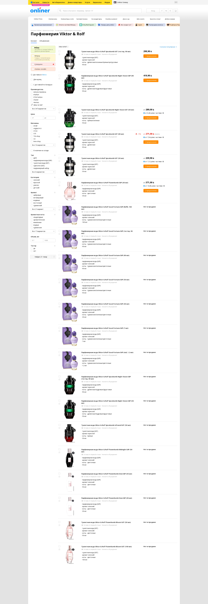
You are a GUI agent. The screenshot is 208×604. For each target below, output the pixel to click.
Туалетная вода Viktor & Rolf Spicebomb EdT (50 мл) (102, 158)
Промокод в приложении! (43, 25)
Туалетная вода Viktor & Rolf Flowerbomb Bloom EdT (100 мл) (106, 546)
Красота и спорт (48, 30)
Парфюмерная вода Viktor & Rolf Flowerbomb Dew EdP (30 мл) (106, 498)
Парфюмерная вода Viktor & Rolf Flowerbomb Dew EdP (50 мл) (106, 474)
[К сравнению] (59, 51)
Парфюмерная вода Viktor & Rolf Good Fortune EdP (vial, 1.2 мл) (107, 352)
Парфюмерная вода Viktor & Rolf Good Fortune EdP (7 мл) (104, 328)
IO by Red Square (88, 25)
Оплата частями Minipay (67, 25)
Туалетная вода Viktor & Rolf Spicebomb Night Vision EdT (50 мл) (107, 110)
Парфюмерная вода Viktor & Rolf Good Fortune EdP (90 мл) (105, 255)
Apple (140, 25)
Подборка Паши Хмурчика (179, 25)
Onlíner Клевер (122, 2)
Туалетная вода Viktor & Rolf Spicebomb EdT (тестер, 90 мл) (105, 51)
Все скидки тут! (126, 25)
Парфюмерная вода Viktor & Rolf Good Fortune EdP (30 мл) (105, 304)
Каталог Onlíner (36, 30)
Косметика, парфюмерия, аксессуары (68, 30)
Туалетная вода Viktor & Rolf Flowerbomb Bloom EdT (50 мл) (106, 522)
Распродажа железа (156, 25)
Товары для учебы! (107, 25)
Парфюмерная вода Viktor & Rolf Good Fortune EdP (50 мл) (105, 280)
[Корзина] (175, 11)
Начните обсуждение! (109, 54)
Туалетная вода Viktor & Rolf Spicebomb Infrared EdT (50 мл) (106, 425)
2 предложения (151, 118)
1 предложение (151, 56)
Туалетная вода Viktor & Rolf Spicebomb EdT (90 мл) (102, 134)
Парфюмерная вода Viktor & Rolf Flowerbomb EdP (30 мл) (104, 182)
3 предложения (151, 142)
